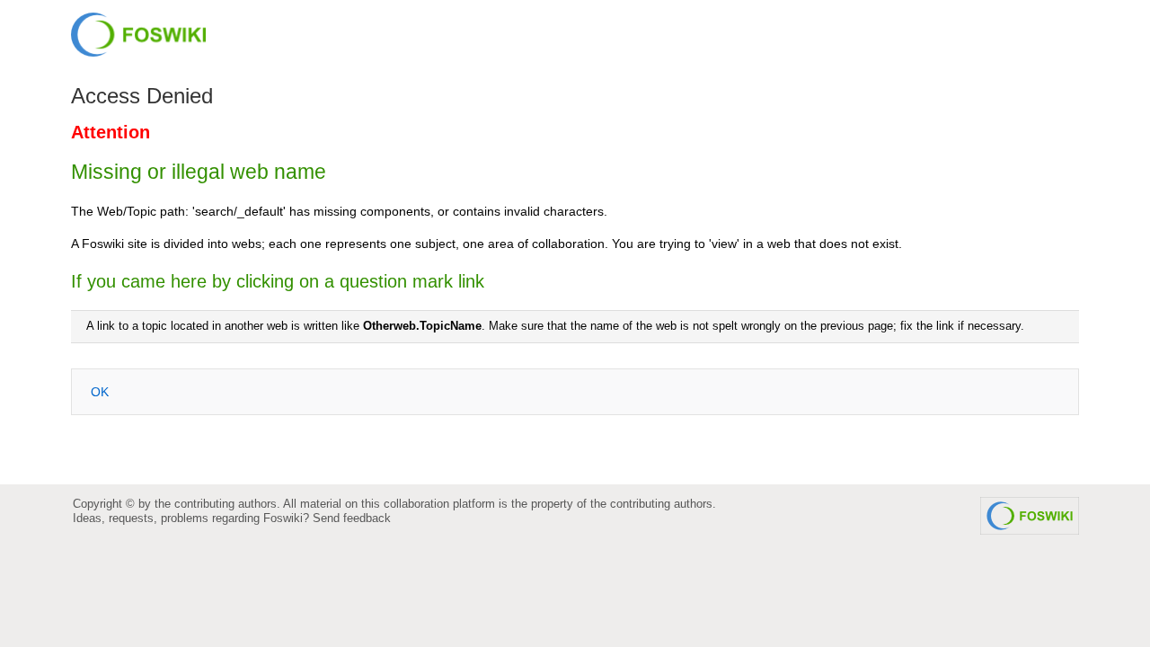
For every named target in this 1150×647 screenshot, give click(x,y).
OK (100, 392)
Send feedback (352, 518)
